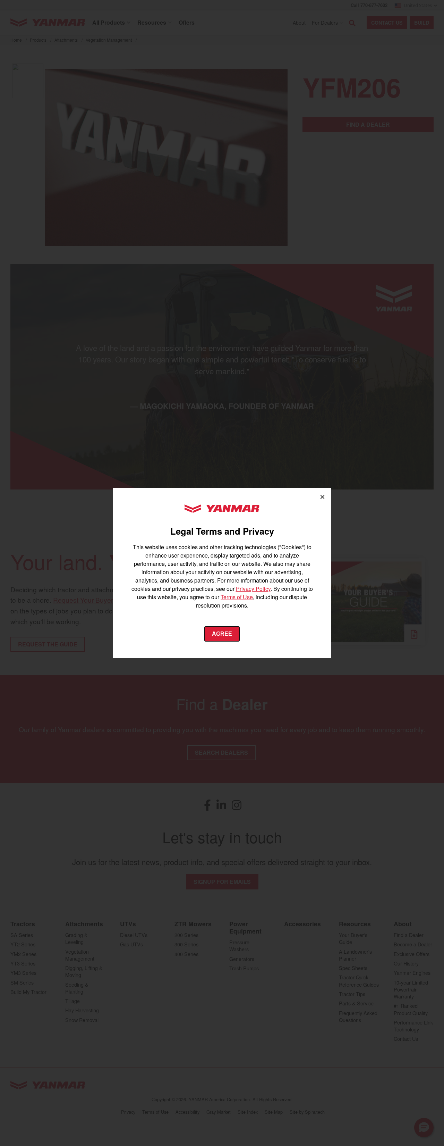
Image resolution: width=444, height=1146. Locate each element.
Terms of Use (237, 597)
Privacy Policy (253, 589)
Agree (222, 634)
